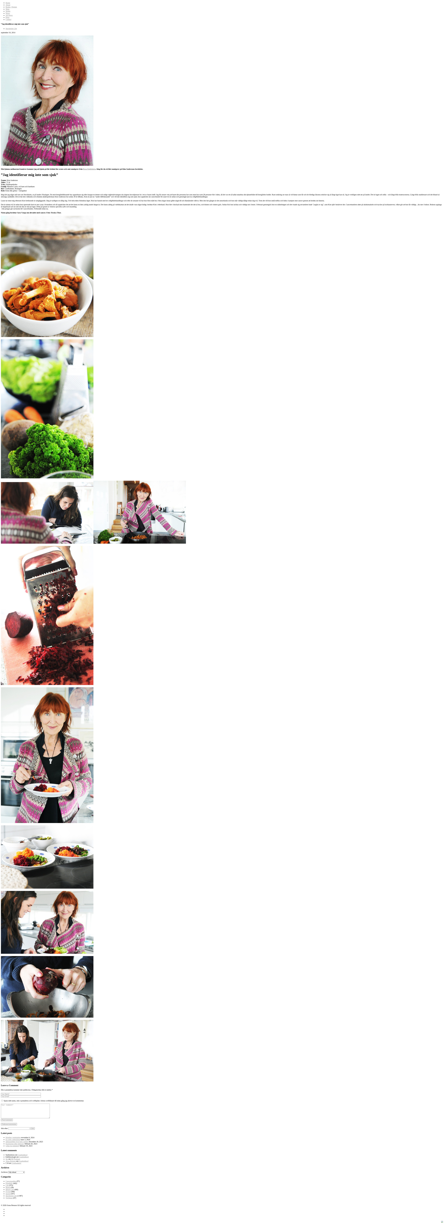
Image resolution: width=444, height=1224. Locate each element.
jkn (7, 1159)
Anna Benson (11, 1161)
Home (8, 3)
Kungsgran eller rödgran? (15, 1144)
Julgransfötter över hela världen (17, 1142)
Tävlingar (9, 1198)
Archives (4, 1172)
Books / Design (11, 7)
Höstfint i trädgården (13, 1138)
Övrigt (8, 1192)
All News (9, 15)
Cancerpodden (11, 1181)
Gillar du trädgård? (12, 1146)
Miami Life (10, 1190)
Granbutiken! (23, 1155)
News (8, 13)
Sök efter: (4, 1128)
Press (7, 17)
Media (8, 1187)
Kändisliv (9, 1183)
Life (7, 1185)
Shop (7, 9)
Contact (8, 19)
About (8, 5)
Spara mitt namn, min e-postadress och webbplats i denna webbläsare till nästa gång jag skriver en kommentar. (44, 1101)
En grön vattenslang (13, 1140)
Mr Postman (15, 1159)
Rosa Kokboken (89, 169)
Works (8, 11)
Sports (8, 1194)
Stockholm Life (11, 29)
